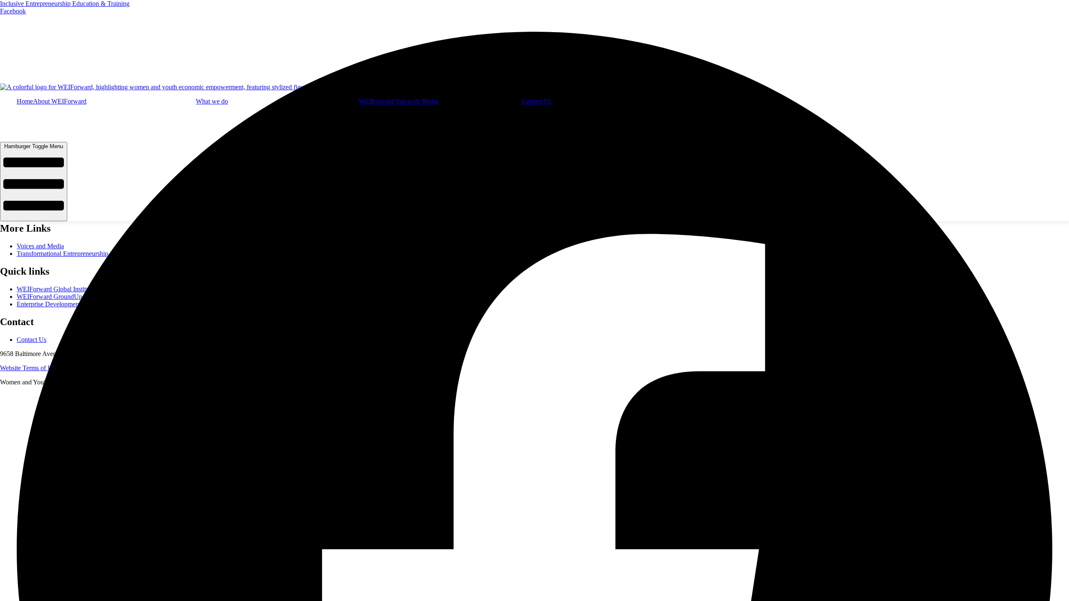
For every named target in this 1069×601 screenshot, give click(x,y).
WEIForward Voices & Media (398, 101)
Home (25, 101)
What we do (212, 101)
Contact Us (536, 101)
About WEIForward (59, 101)
